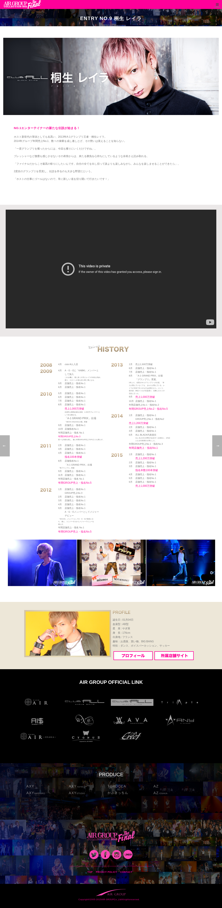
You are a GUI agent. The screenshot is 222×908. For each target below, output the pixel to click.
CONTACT (126, 872)
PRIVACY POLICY (106, 872)
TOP (90, 872)
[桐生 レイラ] (111, 76)
